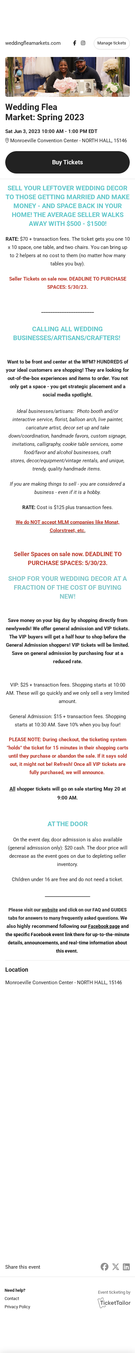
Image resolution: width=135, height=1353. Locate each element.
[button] (17, 1298)
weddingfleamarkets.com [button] (33, 43)
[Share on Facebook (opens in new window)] (104, 1267)
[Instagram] (83, 43)
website (50, 909)
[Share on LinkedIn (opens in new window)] (126, 1267)
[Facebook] (74, 43)
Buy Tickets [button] (67, 162)
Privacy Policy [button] (17, 1306)
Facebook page (104, 926)
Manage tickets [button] (111, 43)
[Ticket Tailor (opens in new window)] (114, 1302)
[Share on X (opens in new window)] (116, 1267)
